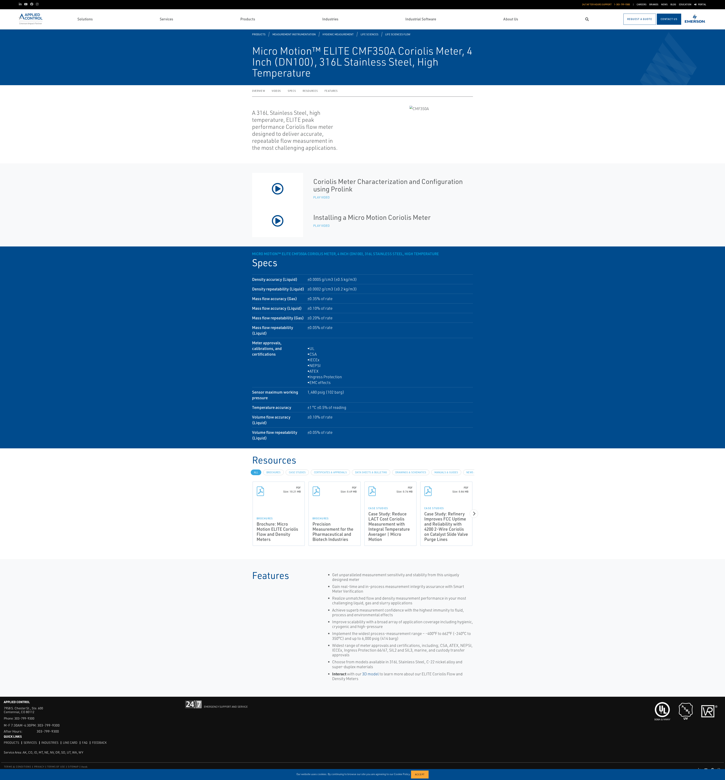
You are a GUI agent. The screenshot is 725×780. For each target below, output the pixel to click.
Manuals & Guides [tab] (446, 472)
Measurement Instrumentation (294, 34)
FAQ (84, 742)
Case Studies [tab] (297, 472)
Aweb (84, 766)
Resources (310, 90)
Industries (49, 742)
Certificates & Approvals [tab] (330, 472)
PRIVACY (39, 766)
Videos (276, 90)
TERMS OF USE (56, 766)
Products (258, 34)
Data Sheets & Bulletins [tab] (371, 472)
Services (30, 742)
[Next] (474, 513)
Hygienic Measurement (338, 34)
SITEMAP (73, 766)
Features (331, 90)
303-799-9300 (24, 718)
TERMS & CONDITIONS (17, 766)
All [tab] (256, 472)
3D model (370, 673)
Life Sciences (369, 34)
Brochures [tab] (273, 472)
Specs (292, 90)
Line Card (70, 742)
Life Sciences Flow (397, 34)
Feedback (99, 742)
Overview (258, 90)
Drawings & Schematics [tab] (410, 472)
